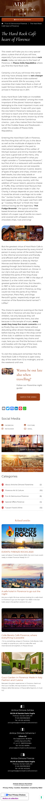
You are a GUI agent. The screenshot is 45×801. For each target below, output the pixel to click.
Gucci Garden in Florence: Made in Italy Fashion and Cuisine (22, 678)
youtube (31, 425)
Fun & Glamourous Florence (16, 24)
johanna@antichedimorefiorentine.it (22, 748)
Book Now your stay (23, 19)
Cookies (17, 788)
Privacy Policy (8, 788)
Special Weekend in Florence (27, 469)
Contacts (15, 9)
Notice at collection (10, 798)
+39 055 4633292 (24, 720)
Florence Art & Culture (14, 490)
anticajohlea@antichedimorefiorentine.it (22, 723)
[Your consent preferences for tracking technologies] (41, 797)
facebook (9, 425)
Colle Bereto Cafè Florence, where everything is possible (19, 636)
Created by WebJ (36, 788)
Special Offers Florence (14, 502)
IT (25, 9)
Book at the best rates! (30, 449)
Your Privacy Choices (17, 795)
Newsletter (25, 788)
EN (27, 9)
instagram (9, 429)
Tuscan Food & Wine (13, 508)
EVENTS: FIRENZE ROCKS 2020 (17, 552)
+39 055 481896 (24, 746)
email (29, 429)
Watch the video (28, 397)
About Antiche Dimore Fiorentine (19, 485)
